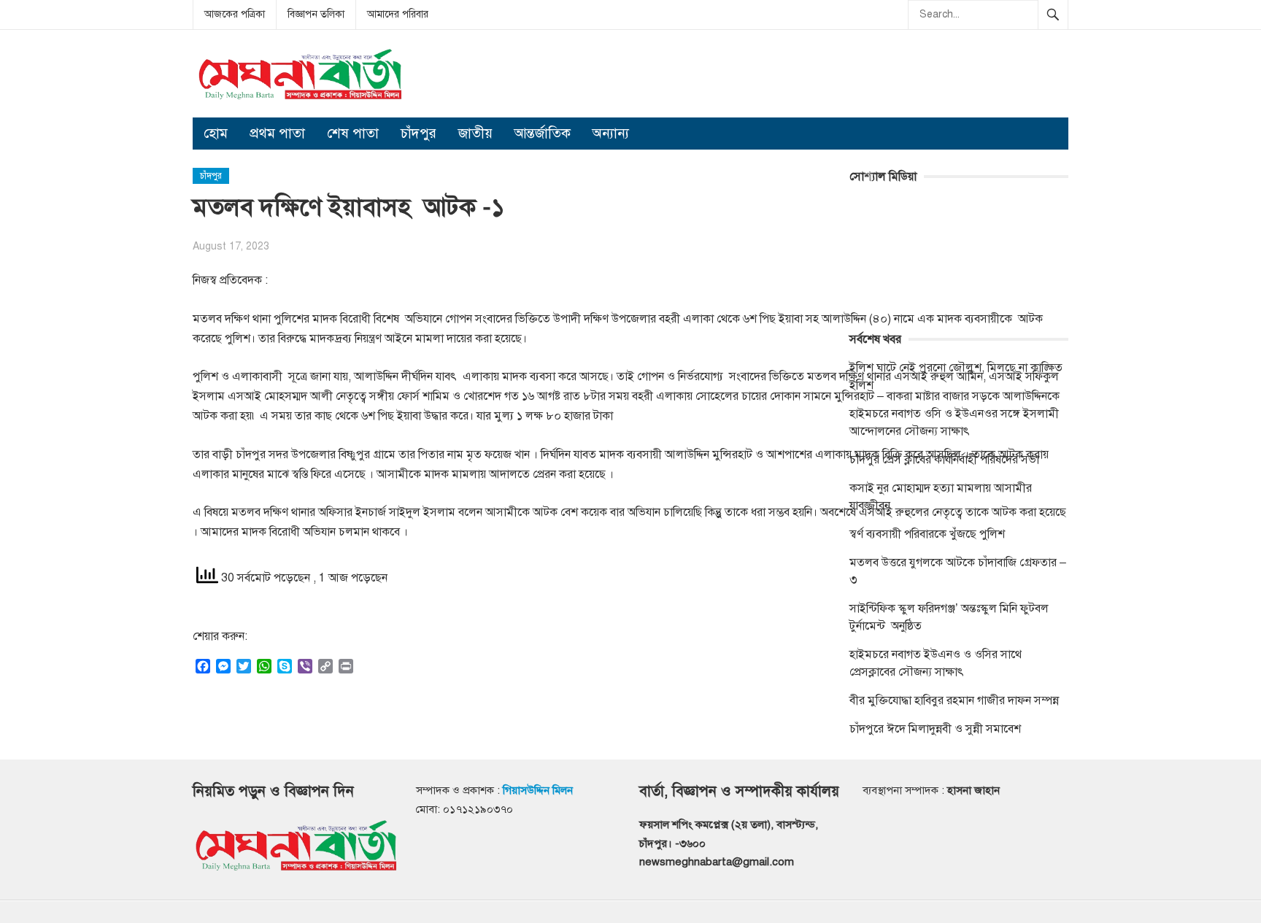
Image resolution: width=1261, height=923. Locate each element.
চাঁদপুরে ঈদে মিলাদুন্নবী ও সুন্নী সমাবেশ (935, 729)
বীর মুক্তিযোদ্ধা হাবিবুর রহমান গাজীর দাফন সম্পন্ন (954, 700)
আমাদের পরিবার (397, 14)
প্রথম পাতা (277, 133)
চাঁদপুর (418, 133)
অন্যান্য (611, 133)
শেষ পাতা (353, 133)
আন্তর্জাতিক (542, 133)
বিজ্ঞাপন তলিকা (316, 14)
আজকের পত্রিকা (234, 14)
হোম (216, 133)
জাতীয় (475, 133)
